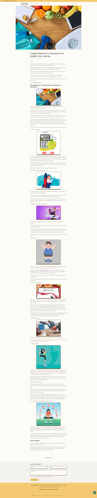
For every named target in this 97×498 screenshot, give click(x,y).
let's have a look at (38, 82)
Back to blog (49, 457)
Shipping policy (63, 495)
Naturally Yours (36, 495)
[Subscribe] (56, 488)
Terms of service (57, 495)
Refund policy (47, 495)
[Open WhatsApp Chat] (94, 492)
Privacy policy (52, 495)
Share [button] (32, 61)
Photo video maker (44, 270)
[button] (71, 4)
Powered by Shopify (41, 495)
